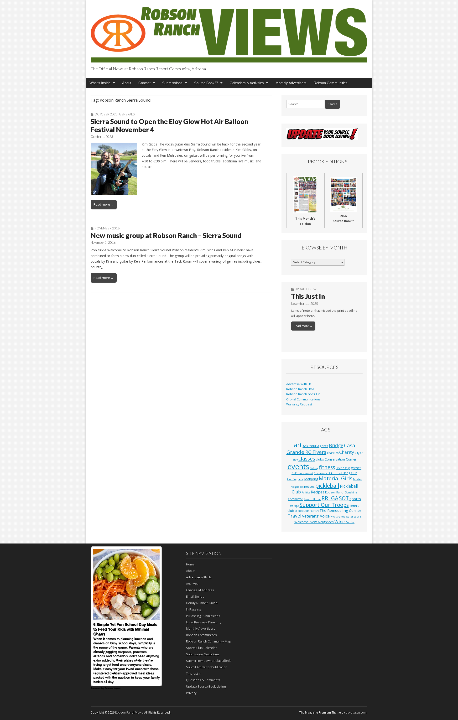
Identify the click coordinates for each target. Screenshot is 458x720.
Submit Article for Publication (206, 667)
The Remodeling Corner (340, 510)
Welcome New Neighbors (314, 522)
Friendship (343, 468)
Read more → (104, 204)
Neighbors (297, 486)
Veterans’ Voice (316, 516)
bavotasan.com (356, 712)
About (126, 83)
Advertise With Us (299, 384)
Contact (144, 83)
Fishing (314, 468)
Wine (339, 521)
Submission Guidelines (202, 654)
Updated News (306, 289)
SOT (344, 498)
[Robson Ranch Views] (229, 32)
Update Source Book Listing (206, 686)
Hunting (292, 479)
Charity (346, 452)
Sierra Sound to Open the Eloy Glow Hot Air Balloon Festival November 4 (169, 125)
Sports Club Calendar (201, 648)
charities (332, 453)
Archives (192, 583)
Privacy (191, 693)
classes (306, 458)
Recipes (317, 492)
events (298, 466)
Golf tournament (302, 473)
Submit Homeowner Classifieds (208, 660)
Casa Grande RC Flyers (320, 448)
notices (309, 486)
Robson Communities (331, 83)
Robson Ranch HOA (300, 389)
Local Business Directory (203, 622)
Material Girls (335, 478)
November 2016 (107, 228)
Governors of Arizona (327, 473)
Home (190, 564)
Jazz (300, 479)
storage (294, 506)
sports (355, 498)
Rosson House (312, 499)
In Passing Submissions (203, 616)
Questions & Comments (203, 680)
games (356, 468)
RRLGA (330, 498)
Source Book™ (206, 83)
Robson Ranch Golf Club (303, 394)
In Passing (193, 609)
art (298, 445)
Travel (294, 516)
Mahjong (311, 479)
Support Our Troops (324, 504)
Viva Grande (337, 516)
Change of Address (200, 590)
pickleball (327, 485)
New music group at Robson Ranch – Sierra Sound (166, 235)
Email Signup (195, 596)
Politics (306, 492)
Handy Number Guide (202, 603)
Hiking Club (349, 473)
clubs (320, 459)
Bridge (336, 445)
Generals (127, 114)
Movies (357, 479)
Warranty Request (299, 404)
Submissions (172, 83)
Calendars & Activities (247, 83)
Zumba (349, 522)
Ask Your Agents (315, 446)
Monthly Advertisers (291, 83)
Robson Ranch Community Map (208, 641)
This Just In (308, 296)
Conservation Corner (340, 459)
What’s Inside (99, 83)
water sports (353, 516)
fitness (327, 467)
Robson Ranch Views (129, 712)
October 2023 (106, 114)
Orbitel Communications (303, 399)
